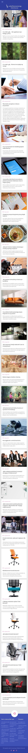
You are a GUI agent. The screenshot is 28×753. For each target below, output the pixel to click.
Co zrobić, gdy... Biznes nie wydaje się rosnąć (13, 65)
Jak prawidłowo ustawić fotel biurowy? (21, 732)
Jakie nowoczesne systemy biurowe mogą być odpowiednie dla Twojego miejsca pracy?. (12, 505)
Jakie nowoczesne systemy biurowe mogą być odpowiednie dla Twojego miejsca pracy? (5, 733)
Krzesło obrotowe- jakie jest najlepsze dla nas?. (14, 538)
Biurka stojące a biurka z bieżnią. (11, 377)
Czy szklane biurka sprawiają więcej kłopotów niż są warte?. (12, 312)
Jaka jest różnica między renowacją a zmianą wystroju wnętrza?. (13, 247)
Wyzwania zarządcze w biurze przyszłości (11, 104)
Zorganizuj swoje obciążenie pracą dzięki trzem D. (14, 215)
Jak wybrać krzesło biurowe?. (11, 634)
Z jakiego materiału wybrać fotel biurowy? (22, 727)
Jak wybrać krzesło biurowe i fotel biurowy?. (12, 665)
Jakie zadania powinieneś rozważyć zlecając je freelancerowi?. (12, 472)
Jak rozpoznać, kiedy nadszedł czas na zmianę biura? (4, 741)
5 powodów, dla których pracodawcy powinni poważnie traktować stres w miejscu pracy (13, 180)
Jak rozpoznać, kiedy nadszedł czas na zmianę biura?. (13, 345)
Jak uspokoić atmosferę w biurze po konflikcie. (12, 280)
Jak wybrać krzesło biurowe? (5, 722)
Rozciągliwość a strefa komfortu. (12, 440)
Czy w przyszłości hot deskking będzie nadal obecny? (13, 147)
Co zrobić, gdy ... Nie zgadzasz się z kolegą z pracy (12, 32)
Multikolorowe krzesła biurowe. (11, 570)
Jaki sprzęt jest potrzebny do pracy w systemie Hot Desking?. (13, 408)
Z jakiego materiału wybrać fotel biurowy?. (11, 602)
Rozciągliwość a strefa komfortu (4, 726)
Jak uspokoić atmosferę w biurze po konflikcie (22, 737)
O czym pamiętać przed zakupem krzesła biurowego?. (14, 698)
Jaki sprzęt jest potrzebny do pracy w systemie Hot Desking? (14, 724)
